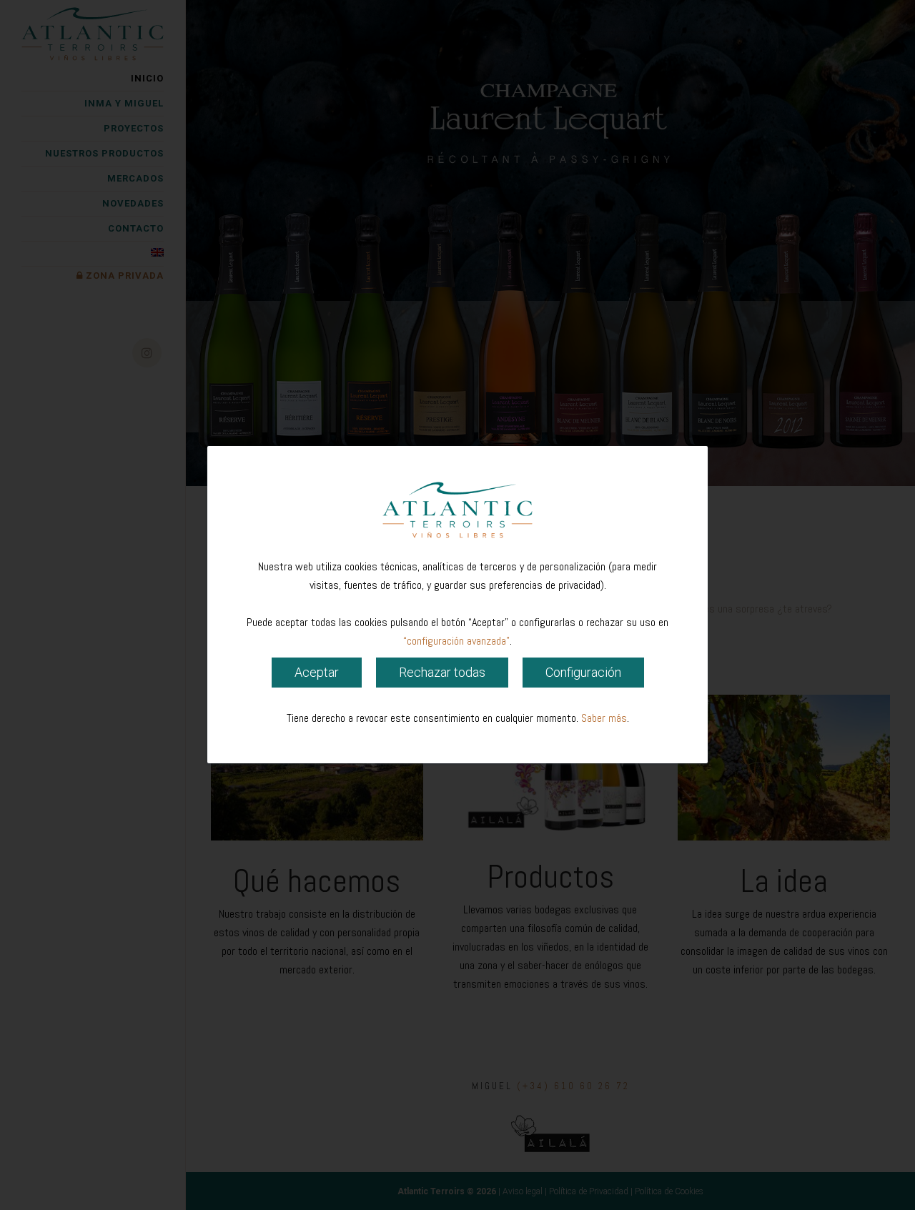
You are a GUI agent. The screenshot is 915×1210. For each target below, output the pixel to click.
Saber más (604, 718)
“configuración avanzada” (456, 641)
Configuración (583, 672)
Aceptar (317, 672)
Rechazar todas (442, 672)
